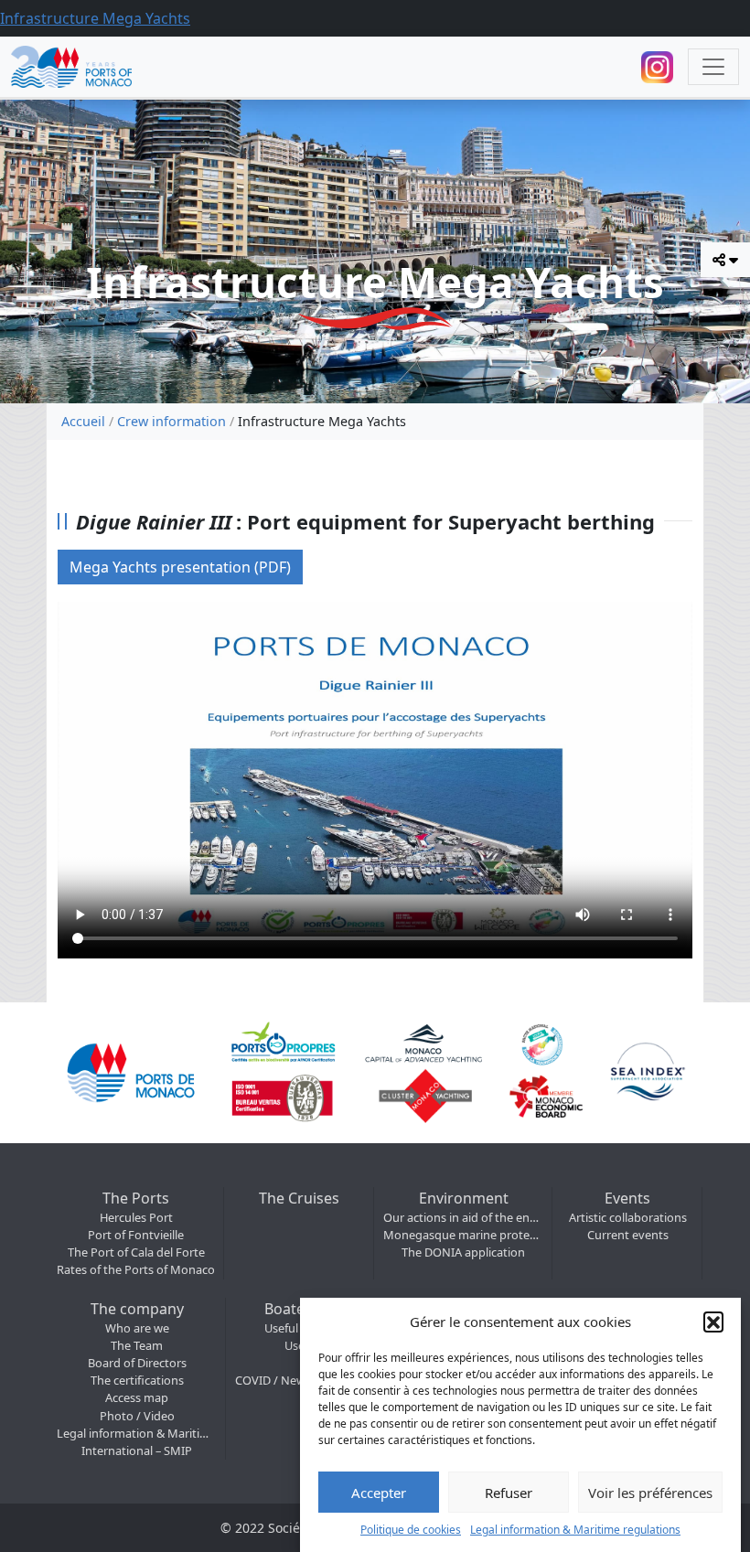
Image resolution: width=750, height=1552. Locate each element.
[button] (713, 1321)
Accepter (378, 1492)
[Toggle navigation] (713, 66)
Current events (628, 1234)
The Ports (135, 1198)
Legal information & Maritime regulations (575, 1529)
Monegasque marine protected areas (463, 1234)
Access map (136, 1397)
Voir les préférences (650, 1492)
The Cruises (299, 1198)
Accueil (83, 421)
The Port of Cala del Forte (136, 1252)
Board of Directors (137, 1362)
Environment (464, 1198)
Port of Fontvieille (136, 1234)
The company (137, 1309)
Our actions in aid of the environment (463, 1217)
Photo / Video (137, 1416)
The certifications (137, 1380)
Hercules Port (136, 1217)
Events (627, 1198)
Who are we (137, 1328)
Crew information (171, 421)
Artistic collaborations (628, 1217)
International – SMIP (136, 1450)
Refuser (508, 1492)
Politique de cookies (410, 1529)
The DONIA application (463, 1252)
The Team (137, 1345)
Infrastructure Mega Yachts (95, 18)
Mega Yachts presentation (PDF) (180, 567)
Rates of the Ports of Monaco (136, 1269)
